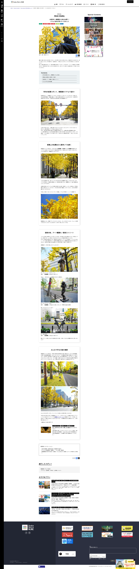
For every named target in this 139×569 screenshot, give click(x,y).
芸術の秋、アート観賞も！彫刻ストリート (50, 79)
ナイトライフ (68, 507)
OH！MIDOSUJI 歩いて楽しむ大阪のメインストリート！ (64, 428)
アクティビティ (55, 493)
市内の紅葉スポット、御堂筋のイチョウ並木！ (51, 74)
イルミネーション (56, 425)
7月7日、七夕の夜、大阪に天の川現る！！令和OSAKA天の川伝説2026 (65, 509)
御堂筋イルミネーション (59, 417)
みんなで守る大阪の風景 (47, 81)
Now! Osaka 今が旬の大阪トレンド (26, 8)
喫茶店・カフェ (64, 425)
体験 (56, 480)
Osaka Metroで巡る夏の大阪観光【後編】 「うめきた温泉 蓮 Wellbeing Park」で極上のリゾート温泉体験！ (65, 484)
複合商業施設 (70, 494)
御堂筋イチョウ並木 (45, 469)
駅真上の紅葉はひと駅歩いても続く (49, 77)
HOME (12, 8)
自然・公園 (41, 54)
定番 (53, 480)
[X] (79, 55)
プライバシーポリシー (94, 558)
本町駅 (63, 148)
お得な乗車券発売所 (74, 480)
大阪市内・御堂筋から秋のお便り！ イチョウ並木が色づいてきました (44, 8)
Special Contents (17, 8)
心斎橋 (53, 23)
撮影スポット (46, 54)
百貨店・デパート (65, 493)
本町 (40, 23)
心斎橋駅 (69, 148)
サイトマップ (25, 562)
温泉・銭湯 (60, 480)
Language (129, 1)
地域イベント (61, 507)
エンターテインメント (74, 493)
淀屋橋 (45, 23)
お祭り (56, 507)
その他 (53, 481)
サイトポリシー (12, 562)
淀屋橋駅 (59, 148)
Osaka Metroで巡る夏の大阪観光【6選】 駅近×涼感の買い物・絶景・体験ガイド (65, 498)
